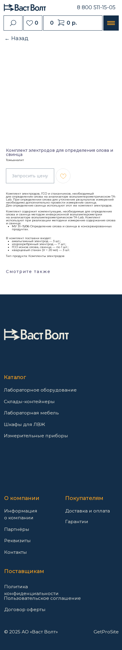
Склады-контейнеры (29, 401)
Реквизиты (17, 540)
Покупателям (84, 498)
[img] (36, 334)
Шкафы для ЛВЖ (24, 424)
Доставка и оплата (87, 511)
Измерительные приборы (36, 435)
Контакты (15, 552)
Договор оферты (25, 609)
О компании (21, 498)
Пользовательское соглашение (42, 598)
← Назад (16, 38)
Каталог (15, 377)
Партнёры (16, 529)
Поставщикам (24, 571)
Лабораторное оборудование (40, 390)
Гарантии (76, 521)
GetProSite (106, 632)
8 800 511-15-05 (96, 7)
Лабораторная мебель (31, 413)
